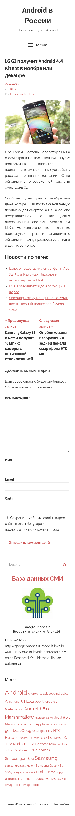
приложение (44, 778)
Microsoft (42, 744)
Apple (40, 724)
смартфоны (31, 785)
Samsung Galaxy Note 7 (20, 765)
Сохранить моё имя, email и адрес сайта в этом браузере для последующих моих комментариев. (35, 524)
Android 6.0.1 (42, 717)
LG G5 (8, 744)
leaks (36, 738)
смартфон (13, 785)
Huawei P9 (25, 737)
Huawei (11, 737)
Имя (8, 460)
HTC (57, 730)
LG (64, 737)
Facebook (60, 724)
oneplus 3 (62, 744)
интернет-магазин (18, 779)
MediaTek (19, 744)
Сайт (9, 498)
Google (28, 730)
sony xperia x (21, 772)
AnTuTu (31, 724)
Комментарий (17, 398)
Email (9, 479)
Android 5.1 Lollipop (23, 701)
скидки (61, 779)
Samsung (46, 758)
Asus (49, 724)
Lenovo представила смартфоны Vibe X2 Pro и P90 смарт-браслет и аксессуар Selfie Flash (39, 274)
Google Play (44, 731)
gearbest (13, 730)
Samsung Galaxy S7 (49, 765)
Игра (51, 772)
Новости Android (22, 94)
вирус (60, 772)
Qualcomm (22, 750)
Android (16, 692)
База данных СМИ (37, 578)
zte (45, 772)
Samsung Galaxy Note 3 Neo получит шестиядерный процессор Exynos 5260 (38, 304)
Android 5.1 (61, 693)
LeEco (43, 738)
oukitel (9, 750)
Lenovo (54, 737)
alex (13, 89)
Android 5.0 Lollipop (41, 693)
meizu (31, 744)
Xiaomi (37, 772)
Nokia (52, 744)
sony (8, 772)
